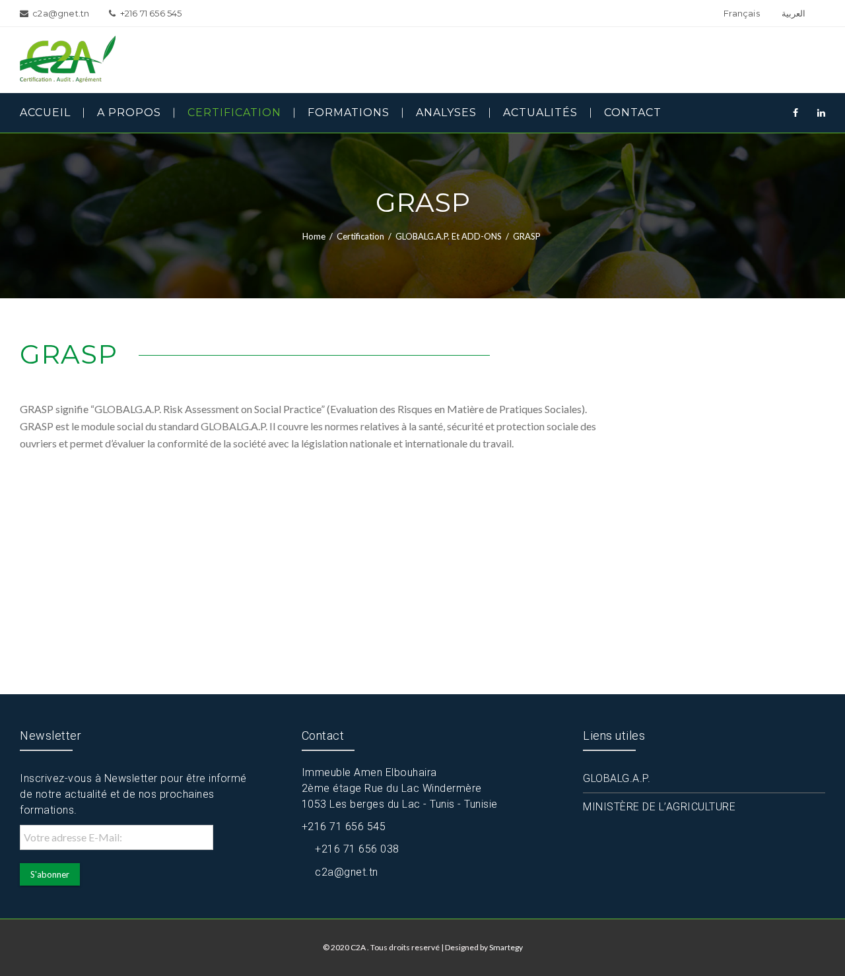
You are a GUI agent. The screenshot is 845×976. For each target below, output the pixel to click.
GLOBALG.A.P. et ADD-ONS (448, 236)
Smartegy (506, 947)
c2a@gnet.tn (346, 872)
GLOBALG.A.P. (616, 778)
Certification (360, 236)
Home (313, 236)
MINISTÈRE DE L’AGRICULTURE (659, 806)
